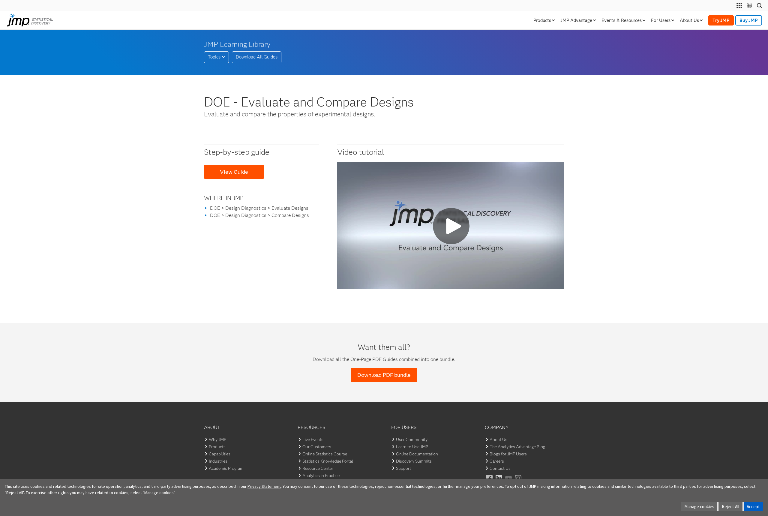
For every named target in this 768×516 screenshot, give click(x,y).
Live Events (312, 439)
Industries (218, 461)
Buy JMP (749, 20)
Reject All (730, 506)
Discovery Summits (414, 461)
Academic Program (226, 468)
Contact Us (500, 468)
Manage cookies (699, 506)
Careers (497, 461)
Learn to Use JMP (412, 446)
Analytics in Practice (321, 475)
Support (403, 468)
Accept (753, 506)
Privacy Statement (264, 486)
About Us (498, 439)
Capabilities (219, 454)
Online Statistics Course (324, 454)
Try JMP (721, 20)
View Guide (234, 172)
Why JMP (217, 439)
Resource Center (317, 468)
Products (217, 446)
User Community (412, 439)
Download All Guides (257, 57)
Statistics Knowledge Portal (327, 461)
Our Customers (316, 446)
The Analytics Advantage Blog (517, 446)
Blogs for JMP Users (508, 454)
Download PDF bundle (384, 375)
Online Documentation (417, 454)
